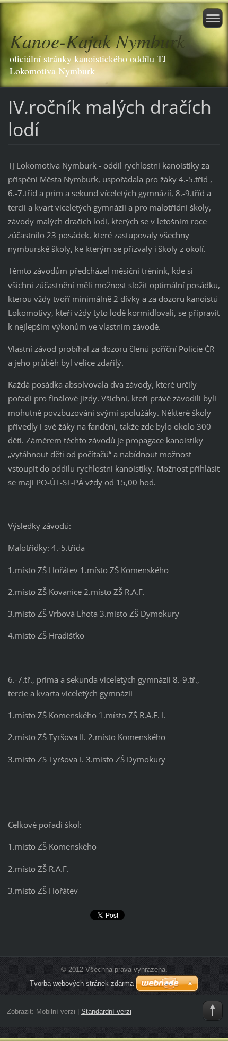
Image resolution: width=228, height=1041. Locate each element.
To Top (213, 1011)
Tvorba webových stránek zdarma (82, 983)
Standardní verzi (106, 1011)
